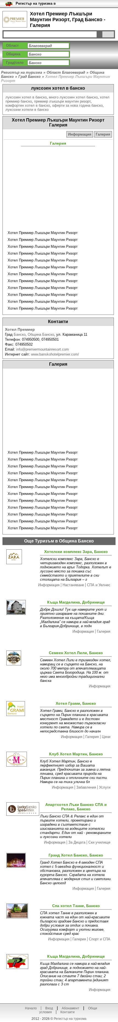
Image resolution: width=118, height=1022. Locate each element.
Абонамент (70, 1008)
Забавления (86, 787)
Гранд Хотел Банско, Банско (76, 855)
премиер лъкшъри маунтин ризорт (62, 101)
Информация (79, 134)
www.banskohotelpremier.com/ (55, 354)
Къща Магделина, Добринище (76, 602)
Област (12, 45)
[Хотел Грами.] (22, 709)
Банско (20, 334)
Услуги (104, 787)
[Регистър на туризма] (14, 19)
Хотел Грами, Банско (76, 703)
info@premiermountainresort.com (42, 349)
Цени (106, 737)
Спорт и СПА (99, 939)
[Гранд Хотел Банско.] (22, 861)
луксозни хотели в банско (27, 110)
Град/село (15, 62)
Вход (49, 1008)
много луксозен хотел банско (73, 97)
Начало (31, 1008)
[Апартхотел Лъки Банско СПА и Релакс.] (22, 809)
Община (13, 54)
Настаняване (73, 585)
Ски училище (99, 842)
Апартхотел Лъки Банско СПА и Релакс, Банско (76, 806)
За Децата (76, 842)
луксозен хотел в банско (26, 97)
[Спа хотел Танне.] (22, 911)
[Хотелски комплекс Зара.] (22, 557)
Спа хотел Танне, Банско (76, 905)
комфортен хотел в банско (27, 105)
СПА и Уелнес (98, 585)
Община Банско (41, 334)
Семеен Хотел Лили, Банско (76, 653)
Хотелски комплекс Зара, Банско (76, 551)
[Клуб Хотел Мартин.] (22, 759)
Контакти (67, 1012)
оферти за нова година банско (77, 105)
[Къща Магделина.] (22, 608)
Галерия (103, 134)
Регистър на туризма (70, 1019)
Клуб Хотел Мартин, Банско (76, 754)
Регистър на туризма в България (36, 3)
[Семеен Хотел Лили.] (22, 658)
